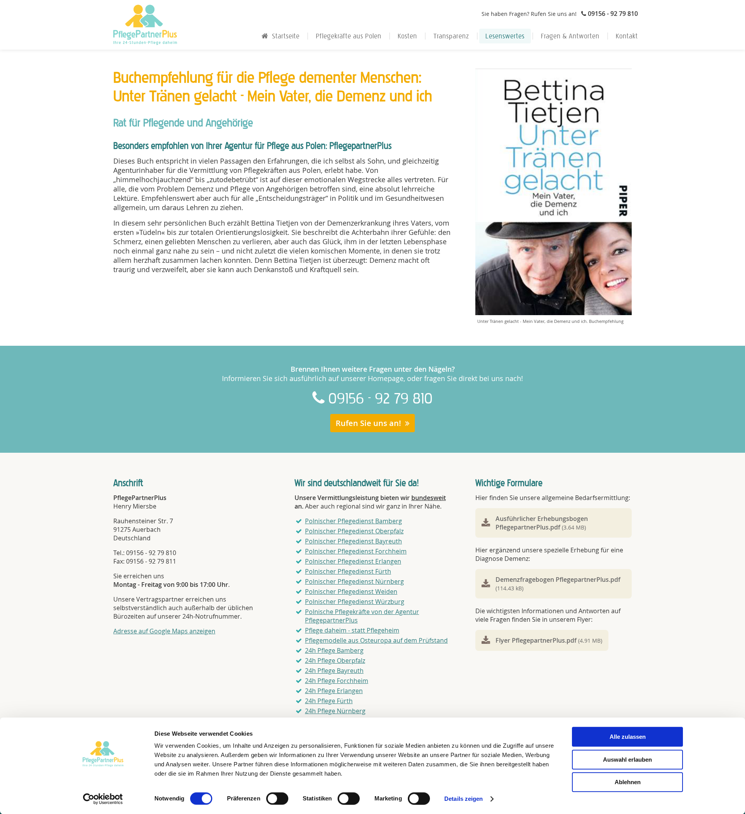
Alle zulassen (628, 736)
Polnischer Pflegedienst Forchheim (356, 551)
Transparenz (451, 36)
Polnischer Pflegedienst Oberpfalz (354, 531)
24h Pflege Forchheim (336, 680)
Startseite (286, 36)
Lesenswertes (505, 36)
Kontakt (627, 36)
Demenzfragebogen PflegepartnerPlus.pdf (558, 583)
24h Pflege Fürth (329, 701)
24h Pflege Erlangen (334, 690)
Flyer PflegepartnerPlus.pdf (549, 640)
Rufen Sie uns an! (368, 423)
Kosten (407, 36)
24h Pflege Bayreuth (334, 670)
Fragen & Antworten (570, 36)
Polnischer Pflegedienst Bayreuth (353, 541)
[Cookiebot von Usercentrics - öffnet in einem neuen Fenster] (103, 799)
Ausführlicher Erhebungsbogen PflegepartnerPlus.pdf (542, 522)
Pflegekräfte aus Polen (348, 36)
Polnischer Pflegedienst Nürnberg (354, 581)
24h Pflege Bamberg (334, 650)
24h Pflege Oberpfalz (335, 660)
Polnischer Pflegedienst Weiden (351, 591)
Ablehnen (628, 782)
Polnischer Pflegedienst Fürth (348, 571)
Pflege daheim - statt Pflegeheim (352, 630)
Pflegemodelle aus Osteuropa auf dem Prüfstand (376, 640)
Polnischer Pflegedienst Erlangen (353, 561)
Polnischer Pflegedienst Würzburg (354, 601)
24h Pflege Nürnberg (335, 711)
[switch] (277, 798)
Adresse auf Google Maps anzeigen (164, 631)
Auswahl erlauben (627, 759)
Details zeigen (463, 798)
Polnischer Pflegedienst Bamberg (353, 521)
